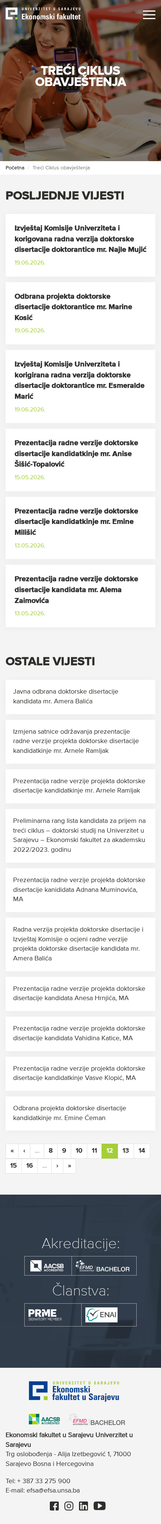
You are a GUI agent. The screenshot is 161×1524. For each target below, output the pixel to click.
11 (94, 1150)
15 (13, 1165)
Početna (15, 167)
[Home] (43, 13)
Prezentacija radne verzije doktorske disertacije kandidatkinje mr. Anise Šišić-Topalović (76, 453)
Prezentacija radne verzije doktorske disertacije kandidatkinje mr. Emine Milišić (76, 521)
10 (79, 1150)
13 (125, 1150)
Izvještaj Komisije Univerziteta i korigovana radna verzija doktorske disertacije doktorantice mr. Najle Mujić (80, 238)
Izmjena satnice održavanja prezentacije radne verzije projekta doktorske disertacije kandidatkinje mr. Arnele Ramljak (76, 741)
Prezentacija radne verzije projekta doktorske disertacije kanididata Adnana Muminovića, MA (79, 890)
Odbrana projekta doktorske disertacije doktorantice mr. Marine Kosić (73, 307)
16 (29, 1165)
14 (142, 1150)
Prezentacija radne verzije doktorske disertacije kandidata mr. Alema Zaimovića (76, 589)
